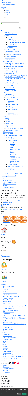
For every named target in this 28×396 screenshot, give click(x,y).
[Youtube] (15, 363)
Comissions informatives (10, 293)
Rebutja (19, 393)
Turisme (5, 185)
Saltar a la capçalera (7, 1)
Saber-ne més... (5, 393)
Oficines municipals (8, 308)
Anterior (3, 256)
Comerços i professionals (9, 176)
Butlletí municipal (8, 355)
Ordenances (6, 313)
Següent (7, 256)
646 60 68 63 (10, 199)
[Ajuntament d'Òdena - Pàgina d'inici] (10, 24)
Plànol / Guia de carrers (9, 182)
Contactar (3, 7)
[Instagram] (18, 363)
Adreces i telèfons (6, 360)
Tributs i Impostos (8, 329)
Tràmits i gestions (8, 312)
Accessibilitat (6, 372)
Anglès (7, 14)
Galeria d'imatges (8, 351)
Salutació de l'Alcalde (8, 286)
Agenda (5, 220)
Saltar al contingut (7, 2)
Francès (7, 17)
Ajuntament (4, 284)
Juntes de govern (7, 291)
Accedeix (3, 234)
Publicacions (6, 222)
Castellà (7, 12)
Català (7, 10)
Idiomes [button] (5, 9)
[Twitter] (10, 363)
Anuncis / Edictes (7, 298)
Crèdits (5, 365)
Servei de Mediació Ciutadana (11, 310)
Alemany (7, 16)
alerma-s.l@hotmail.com (19, 201)
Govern (5, 288)
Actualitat (3, 344)
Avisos (5, 217)
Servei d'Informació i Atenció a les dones (14, 305)
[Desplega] (11, 173)
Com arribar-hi (7, 204)
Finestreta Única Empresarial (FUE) (12, 307)
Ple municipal (6, 289)
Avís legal (5, 370)
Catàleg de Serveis (8, 327)
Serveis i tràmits (5, 303)
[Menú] (1, 30)
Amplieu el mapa (7, 202)
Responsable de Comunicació (11, 296)
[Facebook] (13, 363)
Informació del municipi (9, 184)
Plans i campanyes (8, 295)
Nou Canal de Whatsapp (9, 358)
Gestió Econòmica (8, 300)
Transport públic (7, 180)
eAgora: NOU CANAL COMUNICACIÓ (13, 356)
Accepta (24, 393)
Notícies (5, 218)
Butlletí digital (7, 353)
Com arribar (6, 179)
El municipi (7, 173)
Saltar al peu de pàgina (8, 4)
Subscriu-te (4, 269)
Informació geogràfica (9, 187)
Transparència (7, 301)
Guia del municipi (19, 173)
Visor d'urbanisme (8, 322)
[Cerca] (20, 28)
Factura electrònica (8, 331)
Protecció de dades (8, 368)
